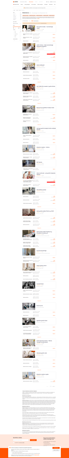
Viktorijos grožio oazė (42, 353)
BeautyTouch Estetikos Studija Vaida (45, 107)
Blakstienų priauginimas (39, 15)
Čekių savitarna (31, 1)
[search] (26, 1)
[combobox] (26, 21)
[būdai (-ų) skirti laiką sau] (15, 1)
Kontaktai (36, 1)
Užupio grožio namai (41, 265)
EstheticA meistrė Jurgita (43, 374)
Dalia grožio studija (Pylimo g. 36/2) (45, 211)
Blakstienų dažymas (51, 15)
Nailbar (32, 427)
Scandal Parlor (40, 284)
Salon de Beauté (40, 65)
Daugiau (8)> (39, 124)
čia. (31, 455)
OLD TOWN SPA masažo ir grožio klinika (46, 86)
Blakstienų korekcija (45, 15)
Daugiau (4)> (39, 103)
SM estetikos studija (41, 189)
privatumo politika (21, 442)
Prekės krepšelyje (53, 1)
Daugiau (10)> (39, 206)
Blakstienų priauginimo (25, 400)
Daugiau (38, 18)
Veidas (20, 10)
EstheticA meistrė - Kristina (43, 147)
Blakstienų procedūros (25, 15)
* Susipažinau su (19, 442)
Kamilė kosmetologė (41, 250)
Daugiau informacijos (43, 23)
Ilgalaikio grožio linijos (42, 320)
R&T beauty (39, 162)
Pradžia (17, 10)
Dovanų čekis (41, 1)
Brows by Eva (40, 305)
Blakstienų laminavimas (32, 15)
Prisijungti (48, 1)
